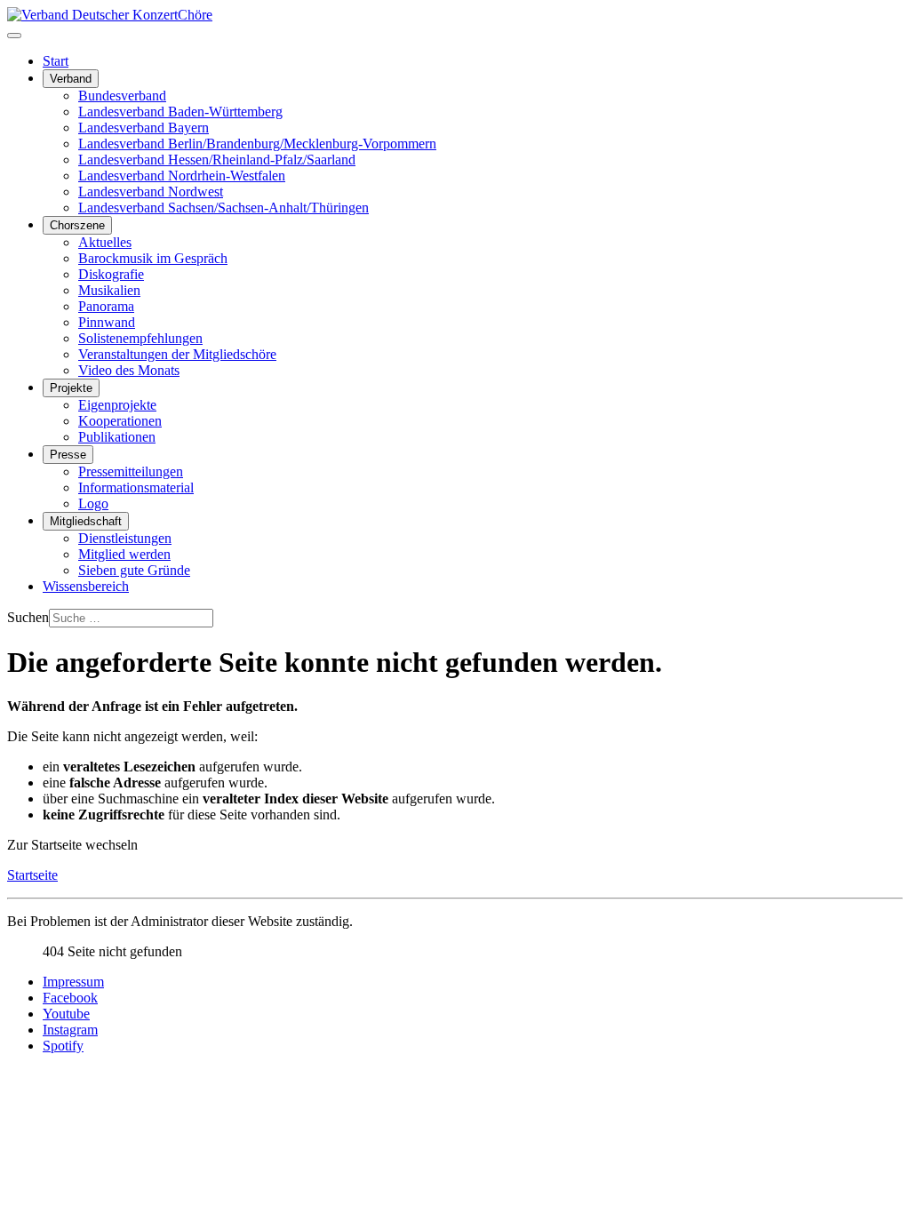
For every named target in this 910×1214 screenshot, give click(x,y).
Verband (71, 78)
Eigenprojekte (117, 404)
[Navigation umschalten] (14, 35)
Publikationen (117, 436)
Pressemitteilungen (130, 471)
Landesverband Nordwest (150, 191)
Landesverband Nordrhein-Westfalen (181, 175)
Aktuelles (105, 242)
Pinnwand (106, 322)
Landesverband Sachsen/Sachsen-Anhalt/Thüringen (223, 207)
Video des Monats (129, 370)
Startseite (32, 875)
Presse (68, 454)
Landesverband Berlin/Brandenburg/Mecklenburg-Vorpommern (257, 143)
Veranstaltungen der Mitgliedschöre (177, 354)
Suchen (28, 617)
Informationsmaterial (136, 487)
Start (55, 60)
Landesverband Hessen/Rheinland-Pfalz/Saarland (216, 159)
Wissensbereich (86, 586)
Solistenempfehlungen (140, 338)
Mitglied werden (124, 554)
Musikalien (109, 290)
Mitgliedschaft (86, 521)
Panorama (106, 306)
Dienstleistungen (125, 538)
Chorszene (77, 225)
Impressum (73, 981)
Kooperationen (120, 420)
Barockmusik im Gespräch (153, 258)
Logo (93, 503)
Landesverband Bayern (143, 127)
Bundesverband (122, 95)
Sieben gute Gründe (134, 570)
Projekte (71, 388)
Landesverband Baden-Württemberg (180, 111)
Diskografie (111, 274)
